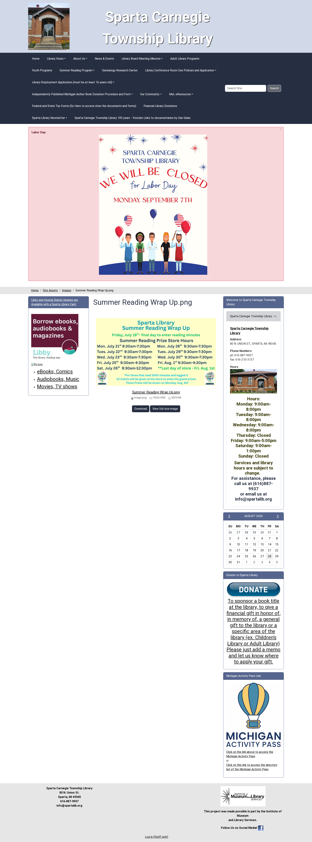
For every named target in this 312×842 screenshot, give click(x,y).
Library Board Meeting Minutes (141, 58)
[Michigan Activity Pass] (253, 714)
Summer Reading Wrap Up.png (156, 392)
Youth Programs (42, 70)
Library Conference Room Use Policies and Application (179, 70)
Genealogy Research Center (120, 70)
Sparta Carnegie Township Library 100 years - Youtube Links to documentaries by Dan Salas (132, 118)
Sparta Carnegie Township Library (251, 316)
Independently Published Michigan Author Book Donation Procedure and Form (81, 94)
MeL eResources (180, 94)
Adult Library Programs (184, 58)
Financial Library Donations (160, 106)
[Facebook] (261, 828)
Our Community (149, 94)
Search (274, 88)
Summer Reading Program (76, 70)
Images (66, 290)
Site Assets (50, 290)
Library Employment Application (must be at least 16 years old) (72, 82)
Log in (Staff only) (156, 837)
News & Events (104, 58)
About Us (79, 58)
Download (140, 408)
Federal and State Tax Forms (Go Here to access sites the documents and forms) (84, 106)
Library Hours (55, 58)
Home (36, 58)
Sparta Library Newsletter (48, 118)
